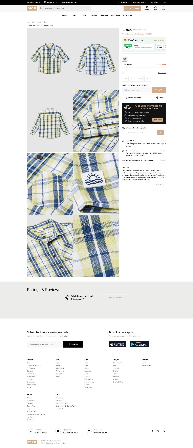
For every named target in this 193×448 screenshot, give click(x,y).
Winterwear (31, 374)
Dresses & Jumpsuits (34, 365)
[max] (32, 8)
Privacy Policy (61, 443)
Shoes (29, 387)
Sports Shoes (89, 382)
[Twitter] (158, 431)
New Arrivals (117, 363)
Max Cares (30, 417)
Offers (144, 363)
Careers (30, 403)
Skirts (86, 374)
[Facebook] (152, 431)
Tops (28, 363)
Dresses (87, 376)
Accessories (31, 385)
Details (160, 121)
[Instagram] (164, 431)
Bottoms (30, 371)
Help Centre (60, 409)
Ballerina (87, 385)
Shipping (59, 401)
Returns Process (61, 403)
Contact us (59, 398)
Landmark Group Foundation (37, 414)
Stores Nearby (147, 365)
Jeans (86, 368)
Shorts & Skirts (118, 382)
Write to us (31, 401)
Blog (28, 409)
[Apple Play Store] (117, 344)
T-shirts (116, 379)
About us (30, 398)
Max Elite (30, 420)
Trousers (116, 376)
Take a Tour (31, 406)
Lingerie (30, 379)
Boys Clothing (36, 22)
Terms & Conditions (48, 443)
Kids (28, 22)
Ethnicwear (31, 376)
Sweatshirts (88, 379)
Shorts (115, 371)
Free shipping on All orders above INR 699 (137, 34)
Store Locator (32, 411)
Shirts (45, 22)
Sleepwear (31, 382)
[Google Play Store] (139, 344)
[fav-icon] (147, 7)
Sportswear (31, 368)
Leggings (87, 371)
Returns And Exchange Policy (66, 406)
